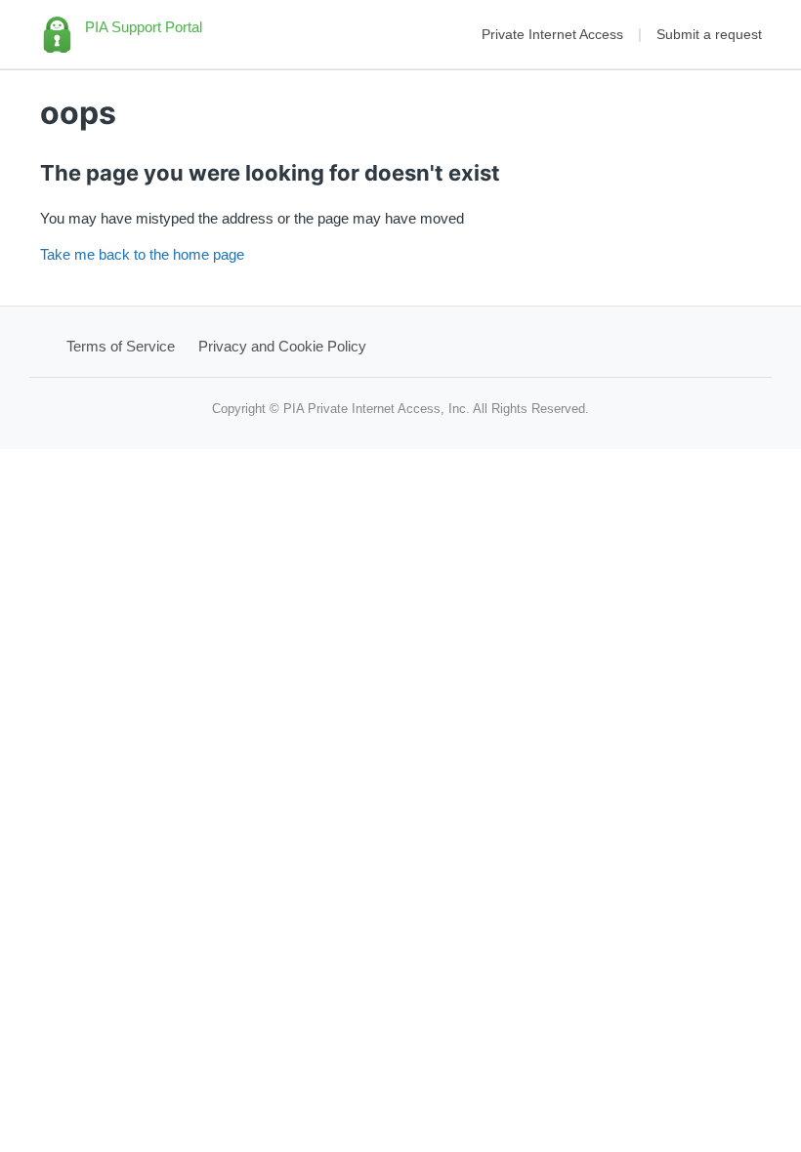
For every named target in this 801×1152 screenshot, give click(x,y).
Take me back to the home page (142, 254)
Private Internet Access (552, 34)
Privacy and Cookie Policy (282, 346)
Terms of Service (120, 346)
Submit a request (709, 34)
